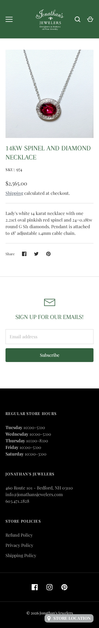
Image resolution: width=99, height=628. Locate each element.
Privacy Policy (19, 545)
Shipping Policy (21, 555)
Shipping (14, 193)
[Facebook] (35, 587)
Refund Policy (19, 535)
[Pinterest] (64, 587)
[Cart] (90, 19)
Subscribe (49, 355)
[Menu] (9, 19)
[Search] (78, 19)
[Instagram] (49, 587)
